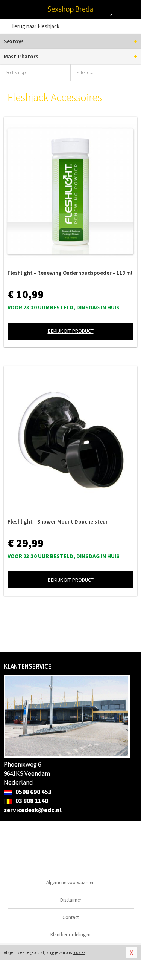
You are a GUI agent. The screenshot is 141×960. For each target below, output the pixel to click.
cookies (79, 952)
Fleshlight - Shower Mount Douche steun (58, 521)
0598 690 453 (33, 792)
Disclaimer (70, 900)
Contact (70, 917)
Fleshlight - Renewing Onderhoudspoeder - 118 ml (70, 272)
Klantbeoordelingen (70, 934)
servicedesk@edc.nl (33, 810)
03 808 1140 (31, 801)
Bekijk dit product (71, 331)
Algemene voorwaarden (70, 882)
